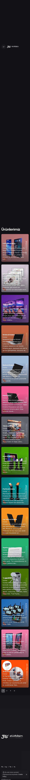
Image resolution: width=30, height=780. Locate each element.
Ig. (6, 767)
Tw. (10, 767)
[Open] (5, 237)
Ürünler (5, 246)
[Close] (26, 774)
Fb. (2, 767)
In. (15, 767)
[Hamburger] (3, 46)
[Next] (14, 691)
